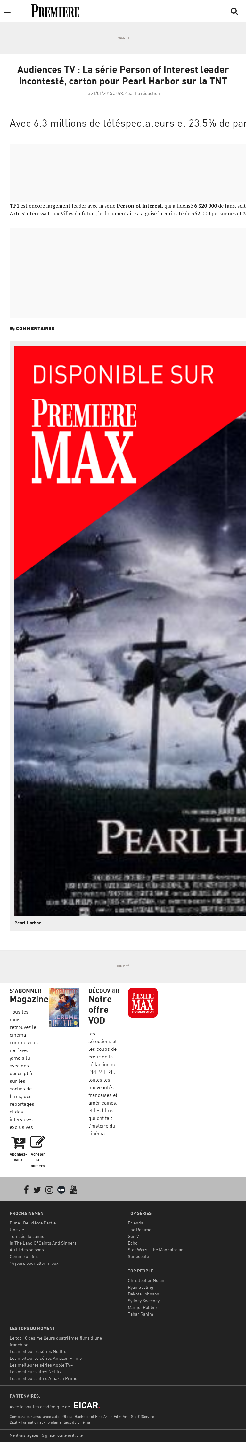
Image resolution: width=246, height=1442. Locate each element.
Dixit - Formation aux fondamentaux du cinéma (50, 1422)
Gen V (133, 1236)
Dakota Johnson (143, 1293)
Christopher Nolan (146, 1280)
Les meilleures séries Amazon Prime (46, 1358)
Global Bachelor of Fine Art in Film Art (95, 1416)
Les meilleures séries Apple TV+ (41, 1364)
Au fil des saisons (27, 1249)
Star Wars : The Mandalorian (156, 1249)
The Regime (139, 1229)
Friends (135, 1222)
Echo (132, 1243)
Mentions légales (24, 1435)
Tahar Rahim (140, 1314)
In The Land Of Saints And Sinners (43, 1243)
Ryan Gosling (140, 1287)
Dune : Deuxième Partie (33, 1222)
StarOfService (142, 1416)
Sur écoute (138, 1256)
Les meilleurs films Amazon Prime (43, 1378)
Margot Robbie (142, 1307)
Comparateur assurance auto (34, 1416)
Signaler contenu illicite (62, 1435)
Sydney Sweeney (144, 1300)
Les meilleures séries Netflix (38, 1351)
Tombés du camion (28, 1236)
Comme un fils (24, 1256)
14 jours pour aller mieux (34, 1263)
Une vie (17, 1229)
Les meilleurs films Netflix (36, 1371)
